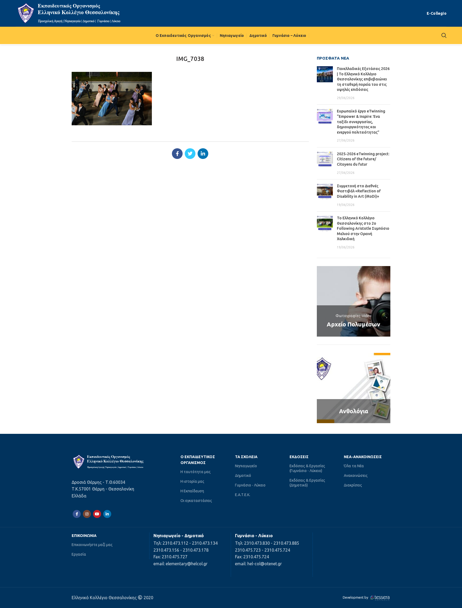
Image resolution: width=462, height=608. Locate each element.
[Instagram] (87, 514)
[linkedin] (203, 153)
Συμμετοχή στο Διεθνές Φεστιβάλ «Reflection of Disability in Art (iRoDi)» (359, 191)
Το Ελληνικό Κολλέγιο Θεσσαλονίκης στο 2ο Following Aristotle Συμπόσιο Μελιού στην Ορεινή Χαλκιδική (363, 228)
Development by (356, 597)
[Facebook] (177, 153)
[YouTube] (97, 514)
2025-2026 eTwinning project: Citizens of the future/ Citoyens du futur (363, 159)
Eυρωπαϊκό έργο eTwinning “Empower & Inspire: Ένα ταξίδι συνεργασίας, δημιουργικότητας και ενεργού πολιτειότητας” (361, 121)
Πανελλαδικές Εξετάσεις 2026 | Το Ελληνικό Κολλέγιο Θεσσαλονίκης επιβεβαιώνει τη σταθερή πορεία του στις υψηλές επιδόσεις (363, 79)
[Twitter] (190, 153)
